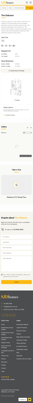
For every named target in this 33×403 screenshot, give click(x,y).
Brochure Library (21, 330)
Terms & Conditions (10, 395)
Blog (17, 352)
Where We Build (21, 343)
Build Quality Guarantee (23, 337)
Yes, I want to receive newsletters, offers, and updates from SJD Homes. (16, 275)
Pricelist (3, 365)
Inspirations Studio (21, 340)
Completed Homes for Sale (7, 351)
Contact (3, 368)
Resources (4, 362)
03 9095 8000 (8, 303)
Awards (18, 334)
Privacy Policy (3, 395)
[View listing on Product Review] (9, 382)
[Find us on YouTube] (10, 315)
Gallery (10, 7)
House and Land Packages (6, 346)
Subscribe (19, 355)
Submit (16, 282)
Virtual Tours (5, 355)
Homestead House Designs (6, 338)
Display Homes (5, 342)
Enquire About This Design (17, 70)
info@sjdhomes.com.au (10, 306)
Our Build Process (21, 346)
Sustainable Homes (22, 349)
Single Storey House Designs (7, 328)
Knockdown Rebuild (22, 324)
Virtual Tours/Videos (19, 7)
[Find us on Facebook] (3, 315)
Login (2, 371)
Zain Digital (11, 392)
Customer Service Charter (23, 359)
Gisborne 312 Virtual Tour (16, 197)
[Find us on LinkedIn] (14, 315)
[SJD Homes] (7, 2)
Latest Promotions (21, 327)
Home (3, 324)
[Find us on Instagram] (6, 315)
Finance (3, 359)
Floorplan (4, 7)
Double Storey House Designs (7, 333)
